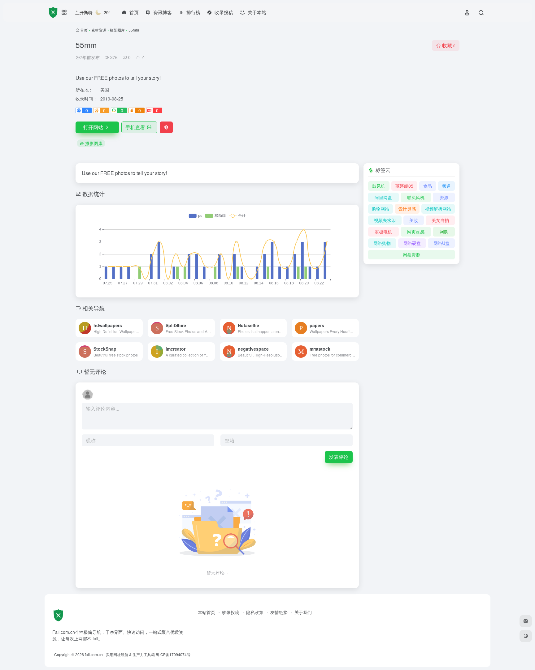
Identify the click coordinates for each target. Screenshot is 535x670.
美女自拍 (440, 220)
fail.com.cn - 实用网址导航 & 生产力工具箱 (120, 654)
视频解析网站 (438, 209)
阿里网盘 (383, 197)
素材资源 (98, 29)
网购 (444, 231)
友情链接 (279, 612)
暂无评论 (95, 371)
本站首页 (206, 612)
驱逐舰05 (404, 186)
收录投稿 (230, 612)
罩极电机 (383, 231)
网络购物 (382, 243)
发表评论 (339, 456)
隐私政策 (254, 612)
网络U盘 (441, 243)
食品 (427, 186)
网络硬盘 (412, 243)
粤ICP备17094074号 (173, 654)
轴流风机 (415, 197)
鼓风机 (378, 186)
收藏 (448, 45)
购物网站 (380, 209)
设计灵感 (407, 209)
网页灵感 (415, 231)
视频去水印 (385, 220)
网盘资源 (411, 254)
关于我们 (303, 612)
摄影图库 (117, 29)
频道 (446, 186)
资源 (444, 197)
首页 (84, 29)
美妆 (413, 220)
